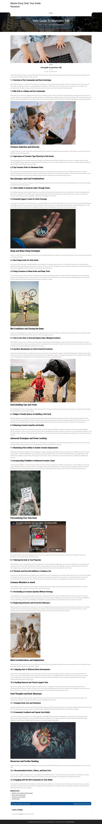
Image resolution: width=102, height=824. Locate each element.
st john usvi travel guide (18, 797)
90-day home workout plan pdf (82, 804)
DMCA (51, 13)
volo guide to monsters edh (51, 67)
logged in (21, 814)
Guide (51, 64)
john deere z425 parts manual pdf (21, 804)
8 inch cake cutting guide (19, 795)
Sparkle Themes (70, 821)
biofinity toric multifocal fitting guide (22, 793)
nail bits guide (16, 798)
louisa (46, 71)
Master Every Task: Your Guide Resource (25, 5)
